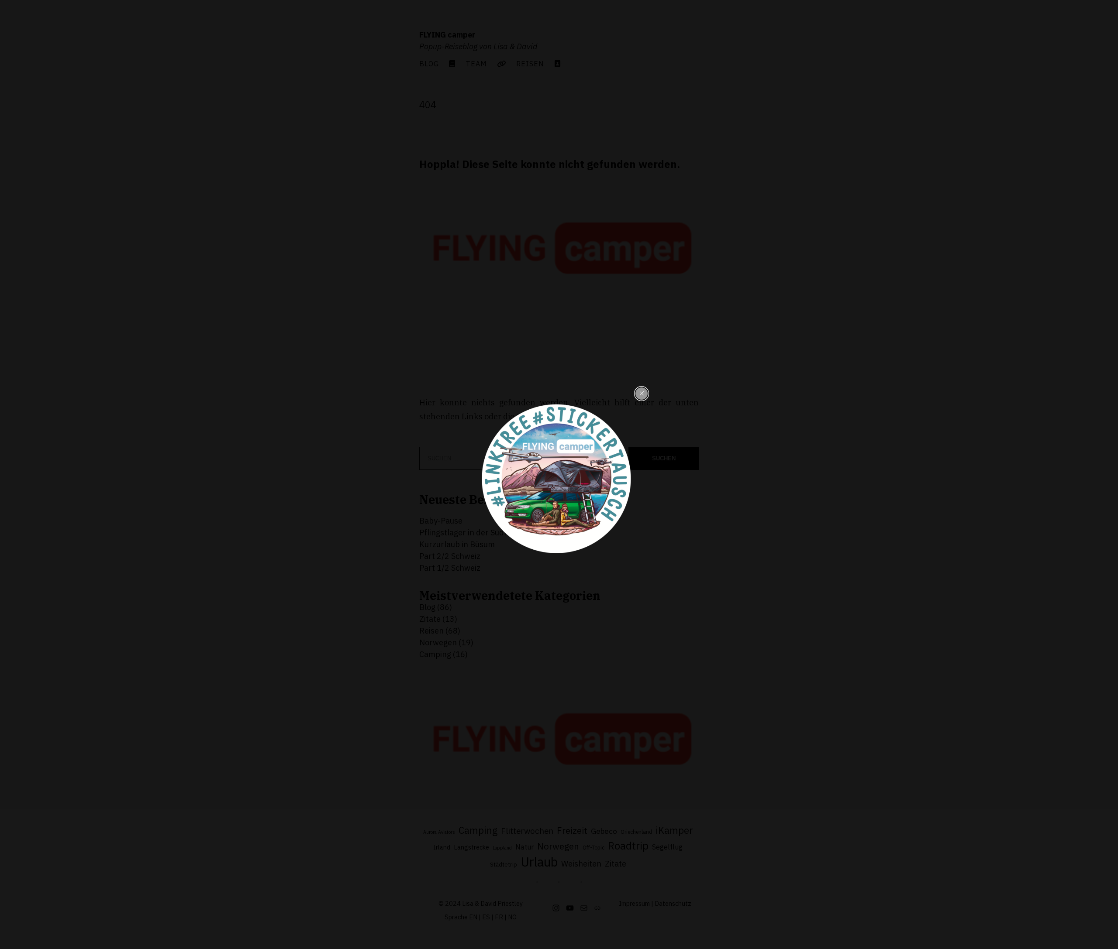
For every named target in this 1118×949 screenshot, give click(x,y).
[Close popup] (641, 393)
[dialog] (559, 476)
